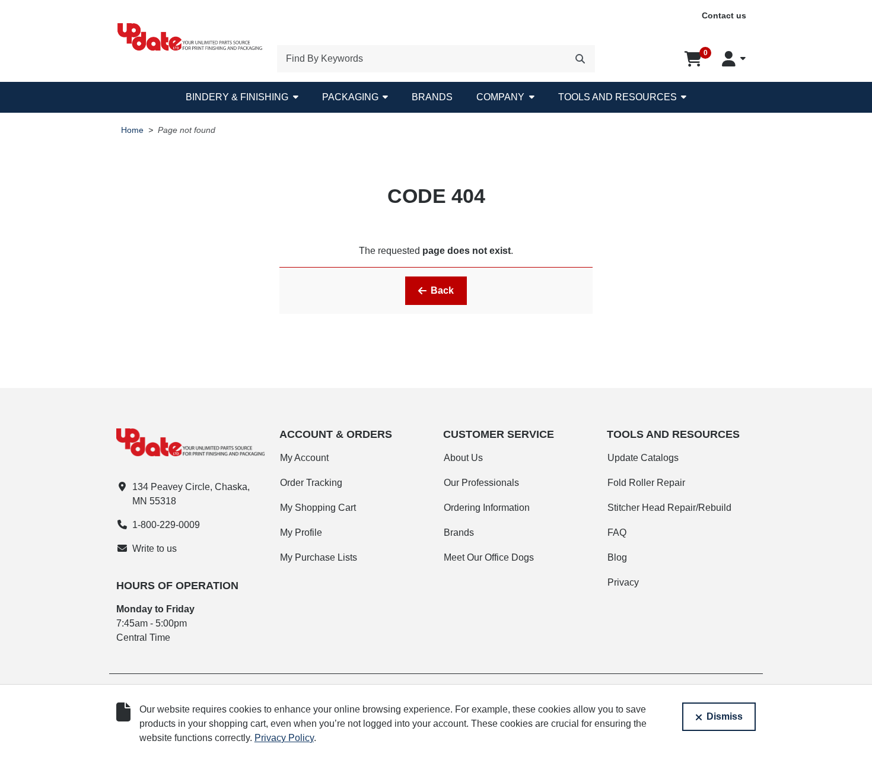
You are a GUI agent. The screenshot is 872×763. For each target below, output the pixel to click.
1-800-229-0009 (166, 525)
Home (132, 130)
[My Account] (734, 58)
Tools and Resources (617, 97)
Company (500, 97)
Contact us (724, 15)
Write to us (154, 548)
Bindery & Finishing (237, 97)
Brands (432, 97)
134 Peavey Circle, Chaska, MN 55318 (191, 494)
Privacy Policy (284, 738)
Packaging (350, 97)
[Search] (580, 59)
